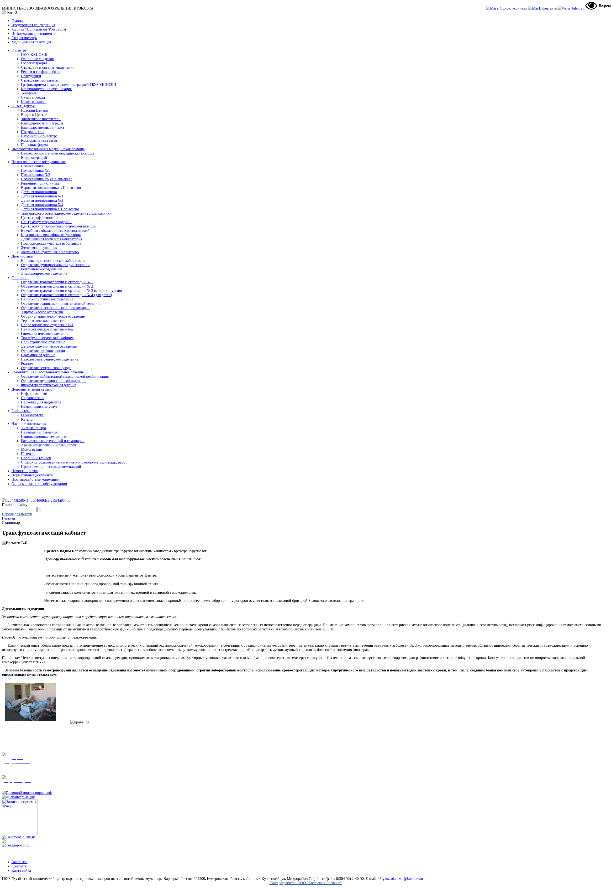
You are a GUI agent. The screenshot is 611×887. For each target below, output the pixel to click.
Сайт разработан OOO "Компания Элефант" (305, 883)
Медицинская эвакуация (31, 42)
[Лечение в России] (19, 837)
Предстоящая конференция (33, 25)
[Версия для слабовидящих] (597, 6)
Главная (17, 21)
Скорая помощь (24, 38)
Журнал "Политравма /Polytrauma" (39, 29)
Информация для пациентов (34, 33)
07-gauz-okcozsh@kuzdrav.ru (400, 879)
